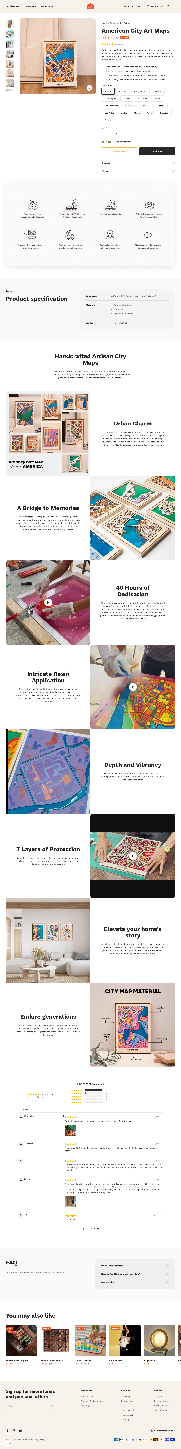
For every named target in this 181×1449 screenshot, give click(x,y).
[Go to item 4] (10, 44)
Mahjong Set (86, 1405)
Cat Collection (116, 1360)
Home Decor (47, 6)
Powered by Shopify (36, 1440)
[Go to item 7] (10, 73)
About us (128, 6)
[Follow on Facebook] (7, 1430)
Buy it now (157, 151)
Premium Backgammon (92, 1401)
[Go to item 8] (10, 83)
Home (104, 23)
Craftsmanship (128, 1410)
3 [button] (91, 1229)
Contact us (126, 1401)
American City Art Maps (121, 23)
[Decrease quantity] (105, 133)
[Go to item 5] (10, 54)
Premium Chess (88, 1396)
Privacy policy (160, 1405)
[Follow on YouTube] (20, 1430)
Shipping (158, 1396)
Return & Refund (162, 1401)
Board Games (12, 6)
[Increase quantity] (116, 133)
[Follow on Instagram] (14, 1430)
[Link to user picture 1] (70, 1130)
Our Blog (125, 1419)
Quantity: (106, 127)
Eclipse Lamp (150, 1360)
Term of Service (161, 1410)
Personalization (128, 1415)
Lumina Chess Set (83, 1360)
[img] (70, 1117)
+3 (126, 1367)
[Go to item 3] (10, 34)
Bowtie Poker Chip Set (17, 1360)
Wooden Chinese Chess (51, 1360)
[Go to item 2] (10, 24)
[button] (108, 44)
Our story (125, 1396)
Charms (30, 6)
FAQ (140, 6)
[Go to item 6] (10, 64)
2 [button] (87, 1229)
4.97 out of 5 (47, 1094)
